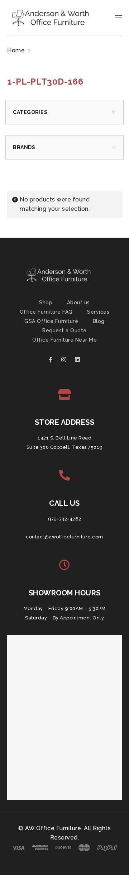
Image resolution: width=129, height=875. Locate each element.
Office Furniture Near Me (64, 340)
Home (16, 50)
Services (98, 312)
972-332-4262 (64, 519)
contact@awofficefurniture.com (64, 536)
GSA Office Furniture (51, 321)
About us (78, 302)
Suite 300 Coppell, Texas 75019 (65, 447)
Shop (45, 302)
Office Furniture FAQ (46, 312)
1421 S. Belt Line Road (64, 438)
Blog (99, 321)
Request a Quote (64, 330)
